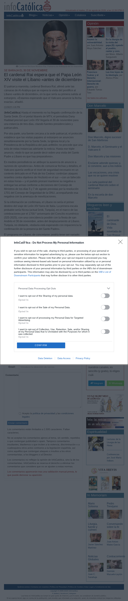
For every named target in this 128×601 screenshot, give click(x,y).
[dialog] (64, 300)
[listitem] (64, 288)
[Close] (121, 243)
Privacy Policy (83, 358)
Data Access (64, 358)
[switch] (105, 295)
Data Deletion (45, 358)
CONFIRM (41, 345)
